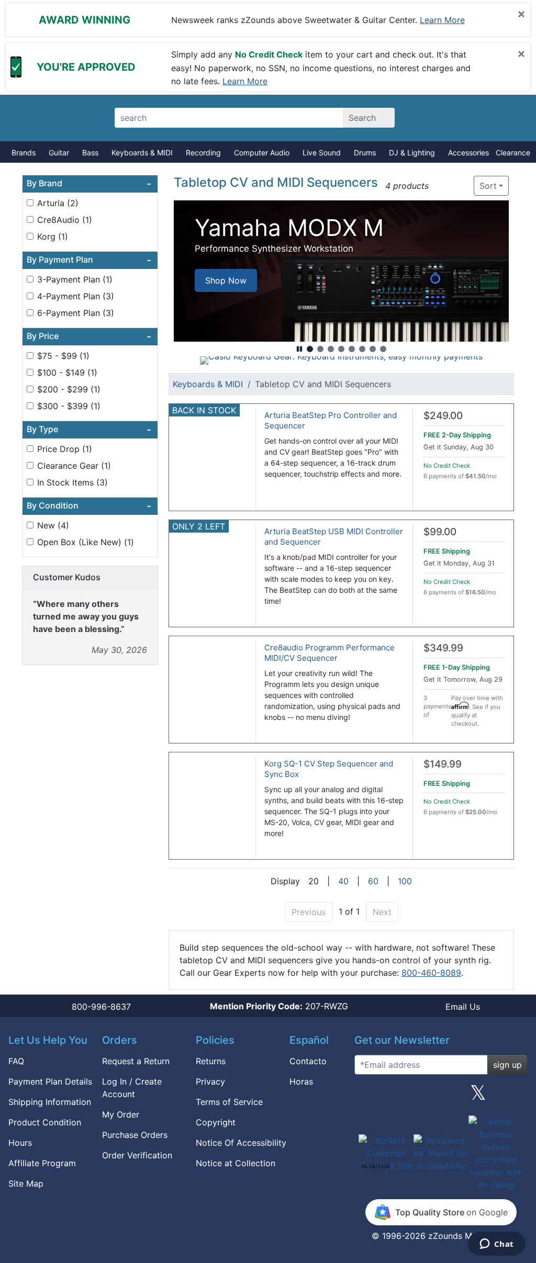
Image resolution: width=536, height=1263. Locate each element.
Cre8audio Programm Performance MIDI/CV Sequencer (329, 652)
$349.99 (443, 647)
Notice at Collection (235, 1163)
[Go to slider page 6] (362, 349)
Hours (20, 1142)
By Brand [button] (89, 183)
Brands (24, 152)
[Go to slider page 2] (320, 349)
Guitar (59, 152)
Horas (301, 1081)
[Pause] (299, 349)
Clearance (513, 152)
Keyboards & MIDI (142, 152)
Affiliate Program (42, 1163)
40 (343, 881)
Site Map (25, 1183)
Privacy (210, 1081)
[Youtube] (515, 1096)
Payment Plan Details (50, 1081)
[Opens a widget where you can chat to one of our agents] (496, 1245)
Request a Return (136, 1061)
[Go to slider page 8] (383, 349)
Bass (90, 152)
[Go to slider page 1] (310, 349)
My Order (120, 1114)
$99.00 (439, 531)
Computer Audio (261, 152)
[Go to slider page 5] (352, 349)
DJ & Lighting (412, 152)
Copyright (216, 1122)
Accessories (468, 152)
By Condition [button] (89, 506)
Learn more (442, 20)
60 (373, 881)
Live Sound (322, 152)
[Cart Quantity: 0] (434, 117)
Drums (365, 152)
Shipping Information (49, 1102)
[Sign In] (471, 117)
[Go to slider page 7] (372, 349)
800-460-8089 (431, 972)
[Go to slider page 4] (341, 349)
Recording (203, 152)
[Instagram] (441, 1096)
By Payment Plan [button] (89, 260)
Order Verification (137, 1155)
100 (405, 881)
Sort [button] (488, 186)
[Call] (507, 118)
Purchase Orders (135, 1135)
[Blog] (366, 1096)
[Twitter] (478, 1096)
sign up (507, 1064)
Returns (211, 1061)
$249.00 (443, 415)
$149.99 (442, 764)
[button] (440, 186)
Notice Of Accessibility (241, 1142)
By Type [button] (89, 429)
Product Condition (44, 1122)
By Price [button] (89, 336)
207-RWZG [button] (279, 1006)
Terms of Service (229, 1102)
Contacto (308, 1061)
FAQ (16, 1061)
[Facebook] (403, 1096)
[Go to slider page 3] (331, 349)
